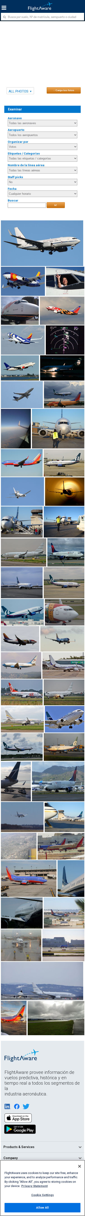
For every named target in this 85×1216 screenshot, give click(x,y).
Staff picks (15, 177)
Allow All (42, 1207)
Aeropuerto (16, 130)
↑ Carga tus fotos (63, 90)
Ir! (55, 205)
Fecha (12, 188)
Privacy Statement (34, 1186)
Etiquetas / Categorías (24, 153)
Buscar (13, 200)
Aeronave (15, 118)
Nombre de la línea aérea (26, 165)
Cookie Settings (42, 1195)
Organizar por (18, 141)
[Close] (80, 1166)
